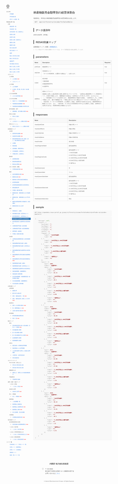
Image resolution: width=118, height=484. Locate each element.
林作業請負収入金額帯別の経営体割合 (21, 222)
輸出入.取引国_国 (14, 58)
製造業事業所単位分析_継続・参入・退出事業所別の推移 (20, 139)
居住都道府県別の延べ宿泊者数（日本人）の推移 (21, 326)
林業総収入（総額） (17, 211)
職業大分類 (12, 42)
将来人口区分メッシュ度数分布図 (20, 126)
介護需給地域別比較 (18, 417)
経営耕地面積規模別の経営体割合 (20, 185)
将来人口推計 (15, 116)
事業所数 (14, 145)
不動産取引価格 (16, 379)
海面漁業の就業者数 (17, 274)
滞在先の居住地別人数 (18, 365)
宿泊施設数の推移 (16, 330)
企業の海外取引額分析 (19, 310)
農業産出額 (16, 177)
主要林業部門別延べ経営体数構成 (20, 228)
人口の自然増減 (17, 96)
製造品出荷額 (16, 164)
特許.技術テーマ (14, 50)
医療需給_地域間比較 (18, 407)
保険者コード (13, 452)
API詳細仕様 (13, 16)
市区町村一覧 (13, 29)
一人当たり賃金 (17, 386)
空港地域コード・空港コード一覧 (18, 444)
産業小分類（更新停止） (16, 39)
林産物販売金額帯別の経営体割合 (20, 219)
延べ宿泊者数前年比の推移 (20, 335)
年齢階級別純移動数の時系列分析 (20, 106)
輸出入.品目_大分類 (14, 66)
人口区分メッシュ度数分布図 (20, 121)
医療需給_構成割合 (17, 404)
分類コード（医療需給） (16, 447)
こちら (57, 473)
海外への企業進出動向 (19, 305)
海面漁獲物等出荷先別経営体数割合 (21, 259)
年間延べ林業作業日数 (18, 234)
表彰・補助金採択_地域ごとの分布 (21, 299)
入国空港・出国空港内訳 (18, 355)
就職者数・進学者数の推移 (20, 111)
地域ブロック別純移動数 (19, 101)
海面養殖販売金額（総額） (19, 263)
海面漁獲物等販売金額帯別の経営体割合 (21, 251)
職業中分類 (12, 45)
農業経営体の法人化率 (18, 206)
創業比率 (14, 290)
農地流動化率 (15, 187)
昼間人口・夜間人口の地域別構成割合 (21, 373)
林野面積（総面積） (17, 231)
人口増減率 (15, 86)
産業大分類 (12, 34)
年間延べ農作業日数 (17, 190)
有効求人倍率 (16, 391)
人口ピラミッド (16, 81)
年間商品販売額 (17, 169)
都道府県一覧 (13, 26)
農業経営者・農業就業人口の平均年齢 (21, 198)
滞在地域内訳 (15, 357)
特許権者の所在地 (14, 64)
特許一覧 (15, 318)
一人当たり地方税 (18, 429)
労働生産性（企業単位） (18, 153)
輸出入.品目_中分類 (14, 69)
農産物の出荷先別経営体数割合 (20, 179)
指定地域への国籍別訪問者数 (19, 345)
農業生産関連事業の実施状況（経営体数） (21, 202)
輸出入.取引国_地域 (14, 55)
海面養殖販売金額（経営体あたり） (21, 266)
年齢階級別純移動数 (18, 103)
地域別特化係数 (17, 136)
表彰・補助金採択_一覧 (19, 296)
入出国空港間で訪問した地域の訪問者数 (21, 351)
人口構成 (15, 79)
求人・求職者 (16, 396)
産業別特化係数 (17, 133)
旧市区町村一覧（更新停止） (17, 31)
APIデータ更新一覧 (14, 19)
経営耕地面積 (15, 182)
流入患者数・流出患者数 (18, 412)
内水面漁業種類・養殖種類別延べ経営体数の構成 (21, 277)
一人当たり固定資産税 (19, 439)
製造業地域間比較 (16, 161)
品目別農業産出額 (18, 174)
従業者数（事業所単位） (18, 148)
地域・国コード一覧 (15, 455)
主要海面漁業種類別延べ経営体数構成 (21, 239)
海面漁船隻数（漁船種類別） (19, 271)
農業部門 (12, 61)
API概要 (12, 14)
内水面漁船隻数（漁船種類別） (20, 281)
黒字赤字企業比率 (16, 293)
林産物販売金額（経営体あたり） (20, 213)
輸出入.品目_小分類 (14, 72)
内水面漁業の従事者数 (18, 283)
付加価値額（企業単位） (18, 151)
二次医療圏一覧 (16, 401)
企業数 (14, 143)
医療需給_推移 (17, 409)
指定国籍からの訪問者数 (18, 348)
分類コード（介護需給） (16, 449)
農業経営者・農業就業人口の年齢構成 (21, 193)
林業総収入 (53, 47)
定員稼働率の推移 (16, 338)
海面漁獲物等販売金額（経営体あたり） (21, 246)
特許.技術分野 (13, 47)
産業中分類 (12, 37)
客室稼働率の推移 (16, 340)
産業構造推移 (15, 159)
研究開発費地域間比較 (18, 315)
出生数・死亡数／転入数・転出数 (20, 90)
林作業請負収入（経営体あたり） (20, 216)
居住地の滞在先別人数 (18, 367)
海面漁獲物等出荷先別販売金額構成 (21, 255)
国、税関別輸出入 (18, 308)
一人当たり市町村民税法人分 (20, 434)
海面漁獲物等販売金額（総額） (20, 243)
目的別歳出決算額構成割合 (20, 424)
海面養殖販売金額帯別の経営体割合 (21, 268)
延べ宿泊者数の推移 (17, 332)
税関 (11, 53)
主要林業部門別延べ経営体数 (19, 226)
